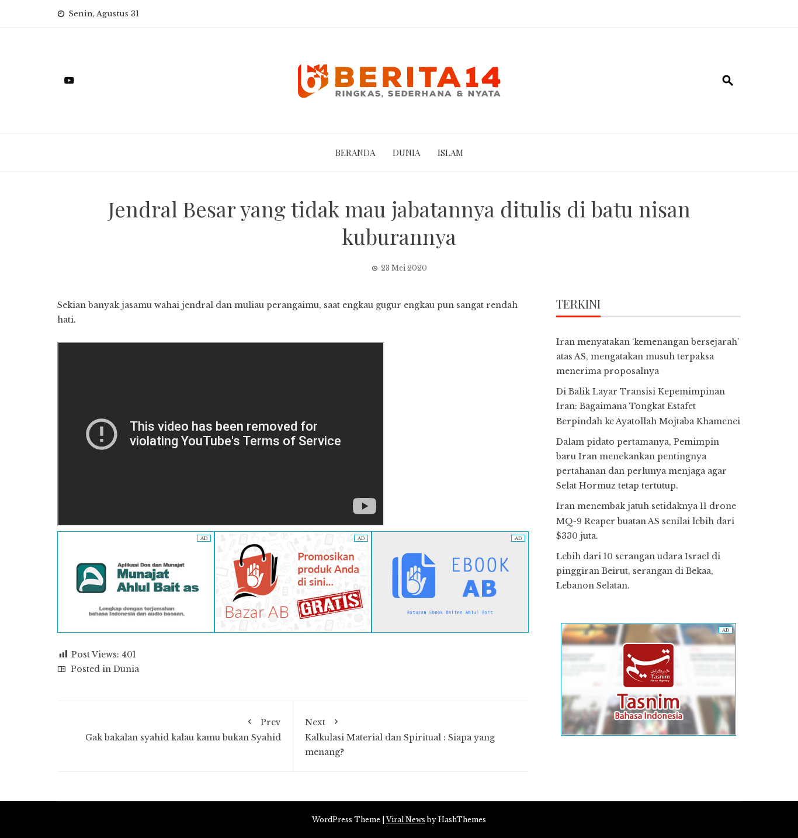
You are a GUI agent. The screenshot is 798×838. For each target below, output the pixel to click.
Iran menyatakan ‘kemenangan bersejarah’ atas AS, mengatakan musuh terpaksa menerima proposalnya (647, 356)
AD (203, 538)
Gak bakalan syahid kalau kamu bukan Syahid (183, 730)
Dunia (406, 152)
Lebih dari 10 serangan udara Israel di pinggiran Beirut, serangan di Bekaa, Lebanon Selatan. (638, 571)
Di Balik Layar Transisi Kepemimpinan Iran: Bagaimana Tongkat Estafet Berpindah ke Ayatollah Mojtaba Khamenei (648, 406)
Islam (450, 152)
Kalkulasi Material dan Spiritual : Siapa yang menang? (400, 737)
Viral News (405, 819)
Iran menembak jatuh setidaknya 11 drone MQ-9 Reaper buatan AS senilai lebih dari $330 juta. (646, 521)
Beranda (355, 152)
